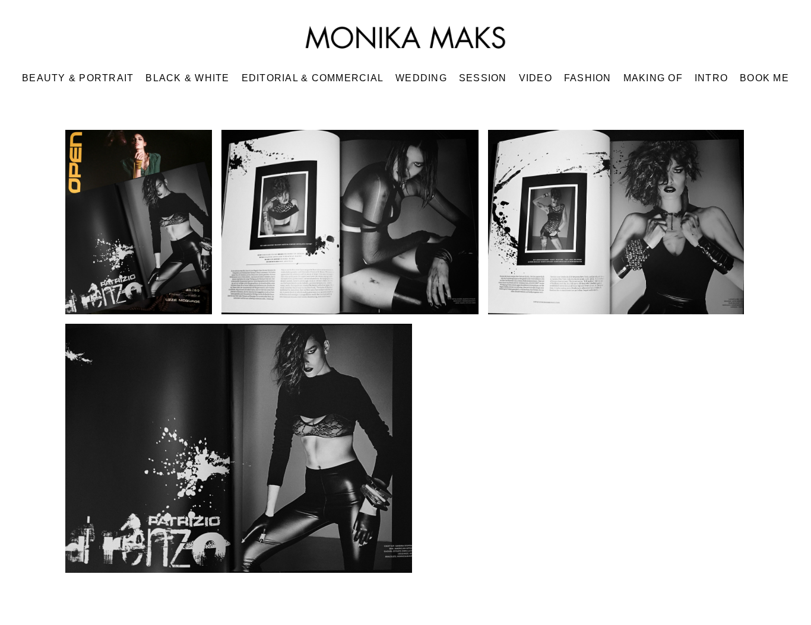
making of (653, 78)
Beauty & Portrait (78, 78)
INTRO (711, 78)
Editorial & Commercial (313, 78)
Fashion (588, 78)
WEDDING (421, 78)
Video (535, 78)
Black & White (187, 78)
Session (483, 78)
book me (764, 78)
